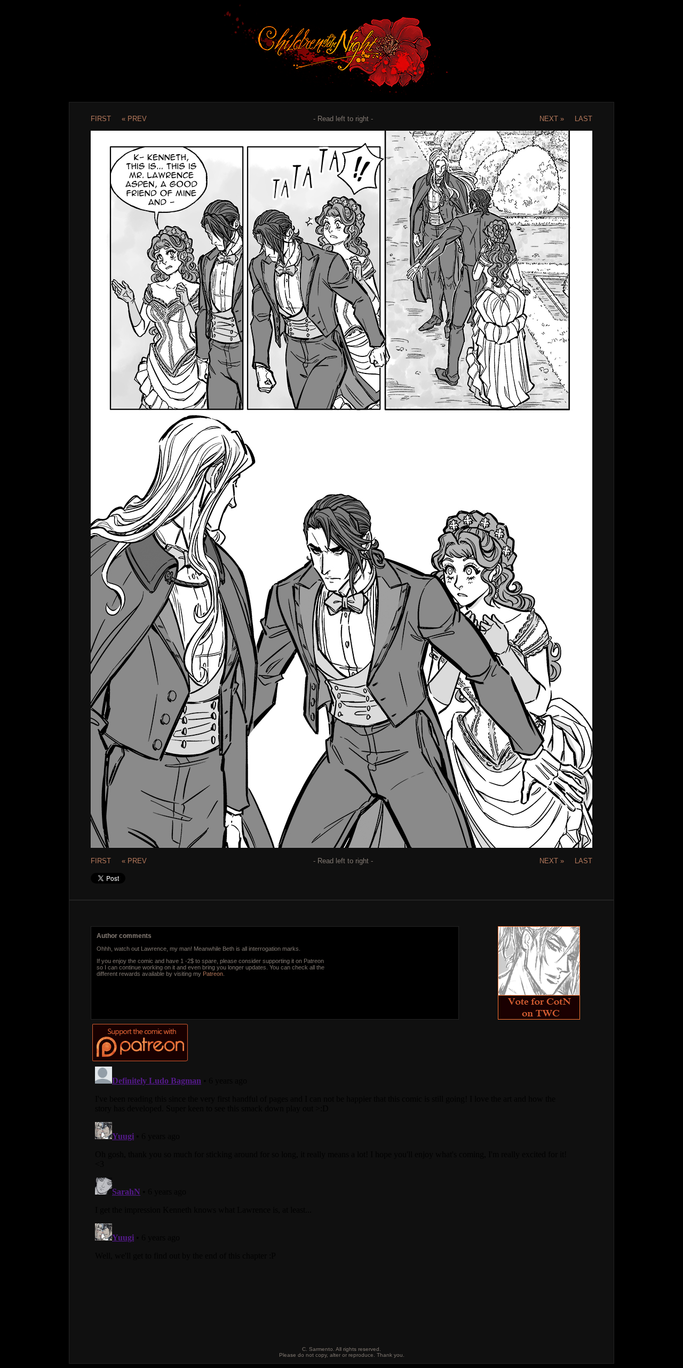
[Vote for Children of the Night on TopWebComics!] (539, 1016)
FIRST (101, 119)
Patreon (213, 974)
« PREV (134, 119)
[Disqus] (333, 1195)
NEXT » (551, 119)
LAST (583, 119)
